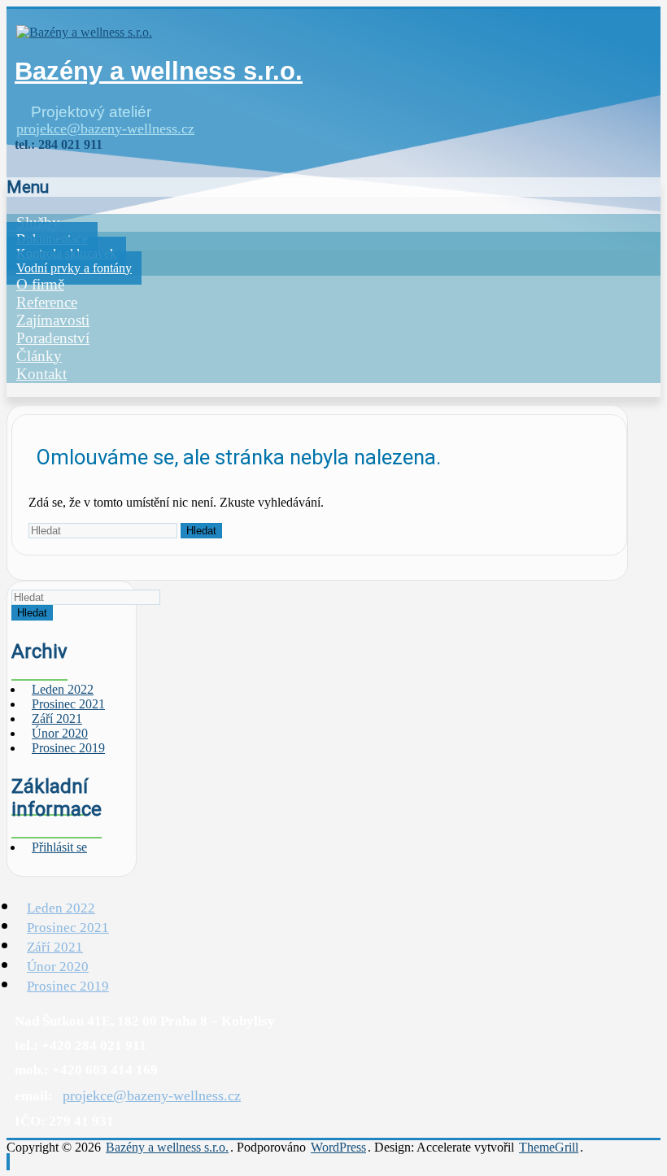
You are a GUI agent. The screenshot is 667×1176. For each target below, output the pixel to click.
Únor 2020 (58, 966)
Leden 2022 (61, 908)
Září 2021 (55, 947)
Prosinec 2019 (68, 748)
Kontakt (41, 373)
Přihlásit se (59, 847)
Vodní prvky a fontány (74, 268)
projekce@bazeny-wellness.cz (105, 128)
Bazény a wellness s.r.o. (159, 71)
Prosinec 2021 (68, 927)
